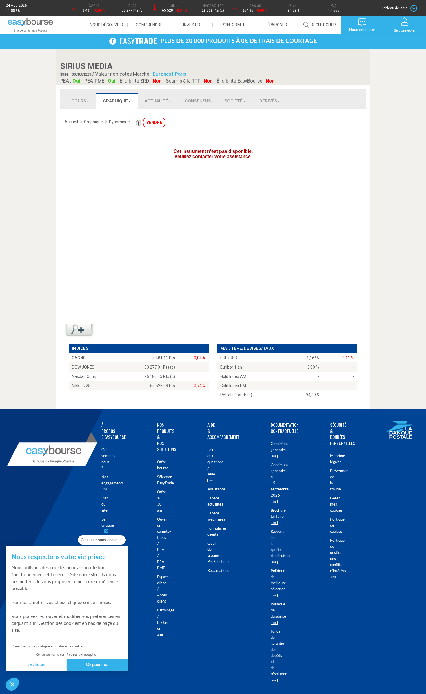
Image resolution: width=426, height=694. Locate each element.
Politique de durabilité (271, 610)
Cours (79, 101)
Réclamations (208, 571)
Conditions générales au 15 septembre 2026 (271, 480)
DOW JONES (83, 367)
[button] (12, 684)
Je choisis (36, 665)
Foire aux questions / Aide (208, 462)
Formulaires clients (208, 531)
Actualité (156, 101)
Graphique (115, 101)
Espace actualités (208, 501)
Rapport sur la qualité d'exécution (271, 544)
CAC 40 (78, 358)
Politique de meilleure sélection (271, 580)
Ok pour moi (97, 665)
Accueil (71, 122)
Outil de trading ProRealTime (208, 553)
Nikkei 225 (81, 385)
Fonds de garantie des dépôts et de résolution (271, 653)
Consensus (198, 101)
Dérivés (268, 101)
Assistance (208, 489)
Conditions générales (271, 447)
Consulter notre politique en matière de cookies (48, 646)
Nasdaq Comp (85, 376)
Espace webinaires (208, 516)
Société (234, 101)
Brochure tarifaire (271, 514)
